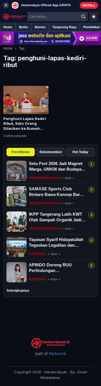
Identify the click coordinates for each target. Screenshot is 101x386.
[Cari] (83, 16)
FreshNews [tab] (21, 152)
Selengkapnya (17, 291)
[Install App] (50, 5)
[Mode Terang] (93, 16)
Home (8, 48)
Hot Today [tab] (80, 152)
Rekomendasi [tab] (51, 152)
